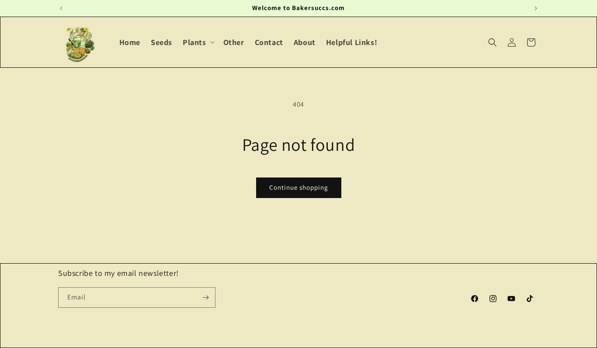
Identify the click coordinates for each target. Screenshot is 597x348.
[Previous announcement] (61, 8)
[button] (197, 42)
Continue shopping (298, 187)
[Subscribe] (205, 297)
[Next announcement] (535, 8)
